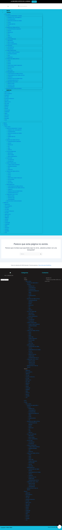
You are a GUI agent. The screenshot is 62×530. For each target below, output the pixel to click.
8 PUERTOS (31, 321)
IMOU (6, 113)
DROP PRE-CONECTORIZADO (15, 65)
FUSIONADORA (32, 289)
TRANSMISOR (32, 364)
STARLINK (28, 388)
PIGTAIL (30, 341)
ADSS (30, 332)
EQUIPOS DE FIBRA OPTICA (33, 298)
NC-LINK (7, 103)
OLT (9, 33)
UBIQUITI (7, 95)
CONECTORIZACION (11, 50)
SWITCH (10, 37)
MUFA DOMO (11, 42)
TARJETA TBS (32, 362)
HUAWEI (7, 118)
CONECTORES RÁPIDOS (34, 324)
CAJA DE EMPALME (31, 311)
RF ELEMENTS (29, 372)
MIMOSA (28, 383)
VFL (9, 25)
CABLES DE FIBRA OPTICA (12, 58)
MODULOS (10, 32)
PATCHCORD (11, 67)
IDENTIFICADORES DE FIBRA (15, 20)
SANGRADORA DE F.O (13, 80)
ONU (30, 308)
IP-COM (6, 100)
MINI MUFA (31, 313)
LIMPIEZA (31, 353)
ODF (30, 327)
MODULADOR (11, 83)
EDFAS (30, 303)
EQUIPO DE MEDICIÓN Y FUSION (14, 15)
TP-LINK (27, 375)
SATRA (27, 384)
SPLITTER (10, 182)
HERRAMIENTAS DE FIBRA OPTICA (16, 75)
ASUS (9, 174)
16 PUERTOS (31, 319)
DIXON (6, 108)
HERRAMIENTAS (10, 71)
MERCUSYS (28, 380)
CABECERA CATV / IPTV (32, 359)
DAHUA (7, 116)
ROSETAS (31, 329)
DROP (9, 63)
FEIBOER (7, 111)
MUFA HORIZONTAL (12, 43)
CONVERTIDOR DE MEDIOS (14, 29)
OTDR (30, 294)
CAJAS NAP (9, 45)
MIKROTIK (7, 91)
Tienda (9, 12)
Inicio (8, 10)
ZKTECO (27, 392)
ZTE (6, 120)
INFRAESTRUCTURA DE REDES (14, 88)
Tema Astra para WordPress (44, 265)
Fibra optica (28, 281)
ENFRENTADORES (12, 53)
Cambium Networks (9, 98)
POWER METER (11, 24)
